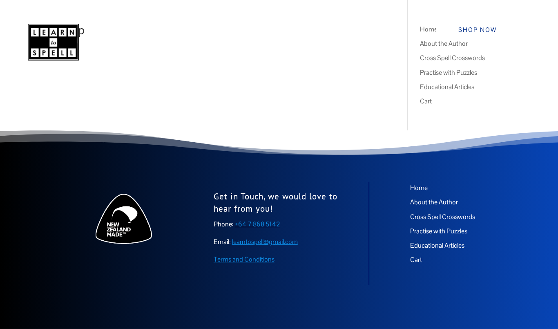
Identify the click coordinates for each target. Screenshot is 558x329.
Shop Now (477, 30)
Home (167, 26)
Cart (390, 57)
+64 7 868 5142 (257, 224)
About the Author (211, 26)
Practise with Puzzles (364, 26)
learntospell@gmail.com (265, 241)
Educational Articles (342, 57)
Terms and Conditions (244, 259)
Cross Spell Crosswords (285, 26)
